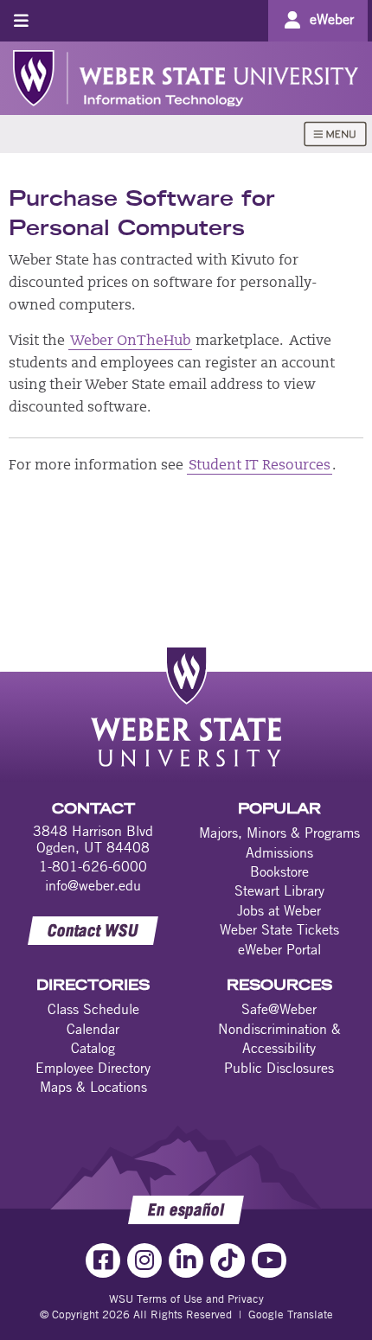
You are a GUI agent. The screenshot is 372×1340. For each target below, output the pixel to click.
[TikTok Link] (227, 1260)
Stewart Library (279, 890)
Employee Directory (93, 1067)
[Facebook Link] (103, 1260)
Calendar (93, 1028)
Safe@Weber (279, 1009)
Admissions (279, 852)
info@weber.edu (93, 885)
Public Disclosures (279, 1067)
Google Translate (290, 1314)
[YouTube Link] (269, 1260)
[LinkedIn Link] (186, 1260)
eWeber (332, 19)
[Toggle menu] (21, 20)
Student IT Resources (259, 466)
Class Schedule (93, 1009)
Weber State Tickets (279, 929)
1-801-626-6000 (93, 866)
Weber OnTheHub (130, 341)
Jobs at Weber (279, 910)
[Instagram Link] (144, 1260)
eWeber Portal (279, 949)
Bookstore (279, 871)
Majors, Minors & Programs (279, 832)
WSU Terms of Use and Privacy (186, 1298)
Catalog (93, 1047)
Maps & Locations (93, 1086)
